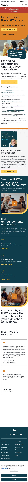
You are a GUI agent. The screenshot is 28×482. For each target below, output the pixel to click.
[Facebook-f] (7, 434)
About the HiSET (5, 444)
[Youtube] (21, 434)
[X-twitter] (10, 434)
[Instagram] (17, 434)
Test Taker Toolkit (20, 110)
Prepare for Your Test (6, 449)
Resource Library (19, 444)
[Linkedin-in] (14, 434)
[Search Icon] (22, 4)
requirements (9, 90)
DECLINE (14, 475)
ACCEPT (14, 479)
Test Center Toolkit (16, 111)
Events (17, 449)
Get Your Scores (5, 455)
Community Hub (19, 447)
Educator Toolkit (6, 111)
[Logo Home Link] (14, 430)
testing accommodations (15, 106)
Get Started (4, 447)
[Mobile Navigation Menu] (26, 5)
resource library (11, 110)
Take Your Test (4, 452)
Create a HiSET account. (8, 92)
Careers (17, 455)
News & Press (18, 452)
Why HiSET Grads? (5, 458)
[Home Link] (4, 5)
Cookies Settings (14, 471)
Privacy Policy (4, 468)
